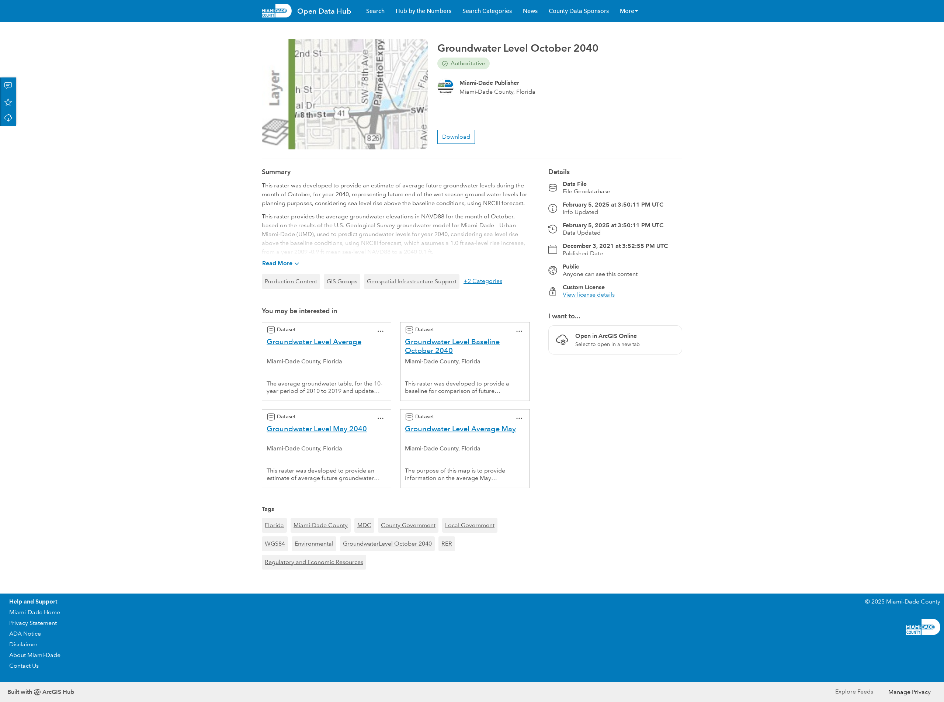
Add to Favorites (8, 102)
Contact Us (24, 665)
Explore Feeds (854, 691)
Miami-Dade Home (34, 612)
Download (8, 118)
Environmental (314, 543)
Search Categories (487, 10)
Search (375, 10)
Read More (277, 263)
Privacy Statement (33, 622)
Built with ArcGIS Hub (40, 691)
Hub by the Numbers (423, 10)
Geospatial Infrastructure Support (412, 281)
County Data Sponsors (579, 10)
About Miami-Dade (34, 654)
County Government (408, 525)
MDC (364, 525)
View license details (589, 294)
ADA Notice (25, 633)
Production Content (291, 281)
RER (446, 543)
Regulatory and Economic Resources (314, 562)
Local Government (469, 525)
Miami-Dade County (321, 525)
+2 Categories (483, 280)
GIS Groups (342, 281)
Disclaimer (23, 644)
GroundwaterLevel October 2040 (387, 543)
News (530, 10)
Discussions (8, 85)
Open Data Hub (324, 11)
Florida (274, 525)
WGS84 (275, 543)
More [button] (627, 10)
